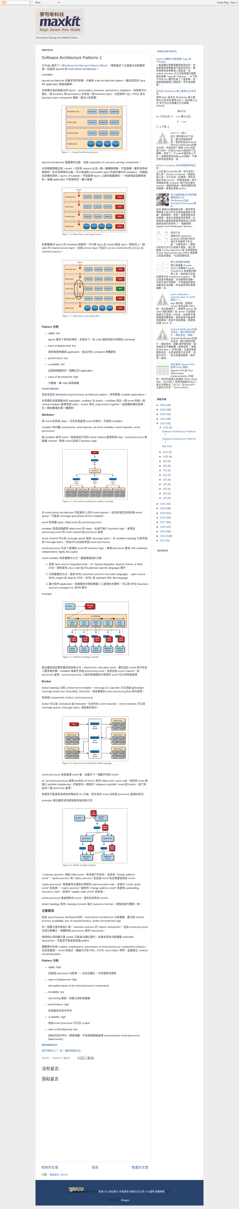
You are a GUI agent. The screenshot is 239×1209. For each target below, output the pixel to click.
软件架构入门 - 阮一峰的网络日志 (61, 1050)
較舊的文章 (140, 1167)
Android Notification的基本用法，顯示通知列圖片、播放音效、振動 (184, 332)
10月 (166, 456)
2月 (165, 493)
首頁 (95, 1167)
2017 (163, 522)
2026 (163, 405)
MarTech (167, 446)
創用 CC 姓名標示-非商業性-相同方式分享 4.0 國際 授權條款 (132, 1191)
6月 (165, 475)
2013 (163, 540)
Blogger (125, 1200)
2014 (163, 536)
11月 (165, 452)
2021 (163, 504)
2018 (163, 517)
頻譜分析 (175, 232)
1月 (165, 498)
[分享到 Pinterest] (92, 1058)
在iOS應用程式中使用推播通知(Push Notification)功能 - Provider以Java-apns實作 (184, 200)
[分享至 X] (85, 1058)
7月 (165, 470)
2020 (163, 508)
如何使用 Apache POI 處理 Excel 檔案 (182, 366)
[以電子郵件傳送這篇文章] (79, 1058)
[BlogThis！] (82, 1058)
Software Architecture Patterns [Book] (86, 65)
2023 (163, 419)
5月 (165, 479)
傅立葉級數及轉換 (180, 262)
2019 (163, 513)
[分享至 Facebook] (89, 1058)
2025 (163, 409)
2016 (163, 527)
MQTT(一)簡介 (179, 133)
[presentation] (160, 106)
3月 (165, 489)
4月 (165, 484)
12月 (166, 427)
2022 (163, 423)
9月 (165, 461)
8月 (165, 466)
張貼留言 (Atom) (59, 1174)
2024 (163, 414)
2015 (163, 531)
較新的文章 (50, 1167)
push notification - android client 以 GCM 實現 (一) (183, 297)
